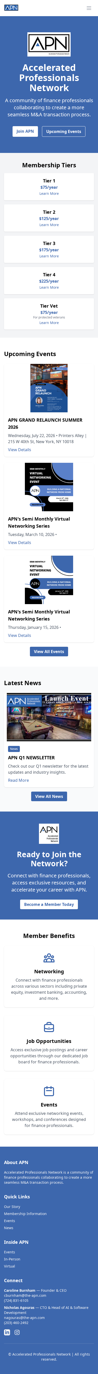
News (8, 1227)
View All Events (49, 651)
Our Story (12, 1206)
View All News (49, 796)
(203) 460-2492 (16, 1322)
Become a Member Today (49, 904)
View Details (19, 449)
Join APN (25, 131)
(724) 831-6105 (16, 1300)
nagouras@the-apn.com (24, 1317)
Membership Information (25, 1213)
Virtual (9, 1266)
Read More (18, 780)
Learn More (49, 193)
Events (9, 1220)
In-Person (12, 1259)
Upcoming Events (63, 131)
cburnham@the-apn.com (25, 1295)
